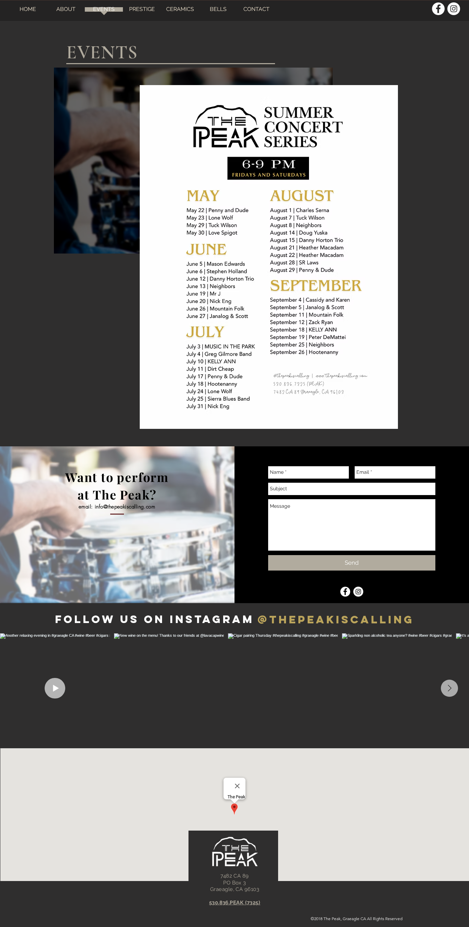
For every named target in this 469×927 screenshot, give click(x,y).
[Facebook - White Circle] (438, 8)
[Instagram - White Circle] (453, 8)
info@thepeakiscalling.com (125, 506)
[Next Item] (449, 688)
